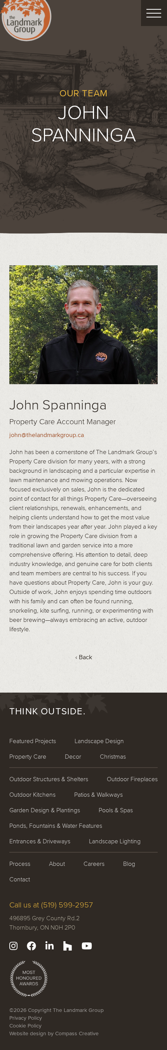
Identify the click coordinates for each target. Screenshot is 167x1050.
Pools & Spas (116, 809)
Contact (19, 879)
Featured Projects (32, 740)
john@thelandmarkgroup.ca (46, 434)
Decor (73, 756)
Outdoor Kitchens (32, 794)
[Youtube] (87, 946)
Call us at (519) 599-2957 (51, 904)
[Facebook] (31, 946)
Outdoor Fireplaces (132, 778)
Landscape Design (99, 740)
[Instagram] (13, 946)
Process (19, 863)
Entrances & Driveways (39, 841)
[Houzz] (67, 946)
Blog (129, 863)
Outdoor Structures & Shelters (48, 778)
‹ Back (83, 656)
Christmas (113, 756)
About (57, 863)
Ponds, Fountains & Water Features (55, 825)
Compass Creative (77, 1033)
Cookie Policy (25, 1026)
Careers (94, 863)
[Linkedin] (49, 946)
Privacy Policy (25, 1018)
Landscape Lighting (115, 841)
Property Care (27, 756)
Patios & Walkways (98, 794)
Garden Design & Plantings (44, 809)
